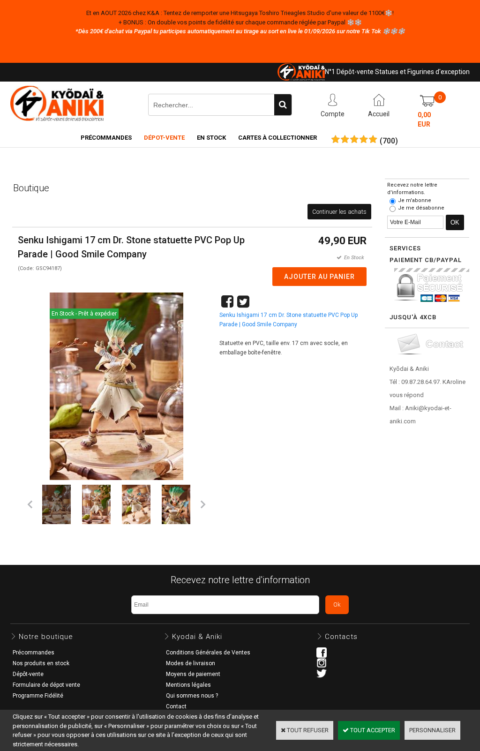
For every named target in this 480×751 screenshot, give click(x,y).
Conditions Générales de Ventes (208, 652)
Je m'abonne (414, 200)
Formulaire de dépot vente (46, 685)
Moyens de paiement (193, 674)
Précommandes (106, 137)
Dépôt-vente (28, 674)
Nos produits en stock (41, 663)
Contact (176, 706)
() (389, 141)
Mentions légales (188, 685)
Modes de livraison (190, 663)
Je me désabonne (421, 208)
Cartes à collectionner (277, 137)
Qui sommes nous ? (192, 695)
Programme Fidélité (38, 695)
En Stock (211, 137)
